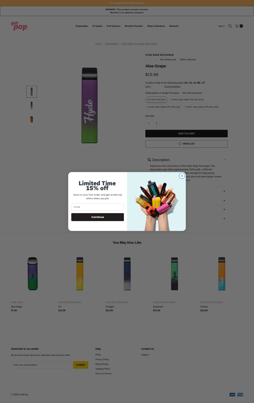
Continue (97, 217)
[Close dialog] (182, 175)
